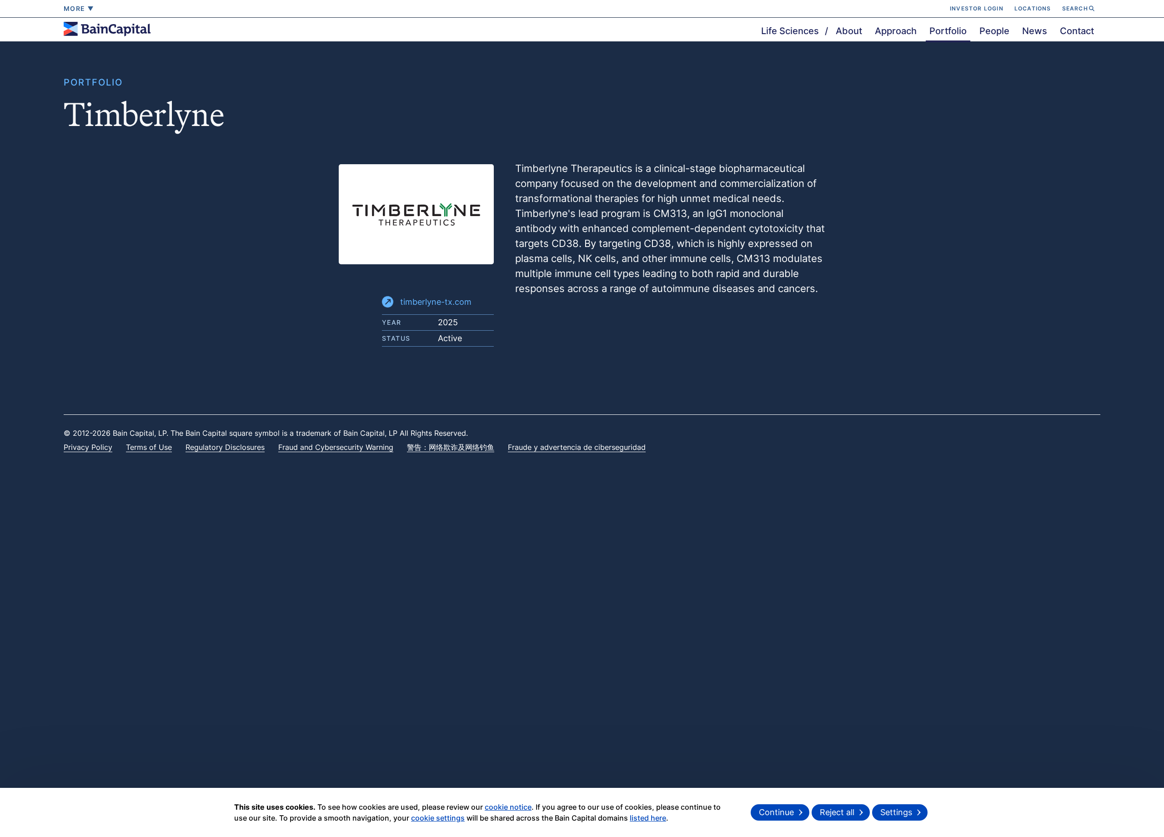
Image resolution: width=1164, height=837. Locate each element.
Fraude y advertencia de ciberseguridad (577, 447)
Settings (896, 812)
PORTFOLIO (93, 82)
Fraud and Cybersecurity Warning (335, 447)
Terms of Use (149, 447)
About (849, 30)
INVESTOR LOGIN (976, 8)
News (1034, 30)
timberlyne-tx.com (436, 302)
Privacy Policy (88, 447)
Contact (1077, 30)
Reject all (837, 812)
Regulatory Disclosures (225, 447)
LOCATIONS (1032, 8)
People (994, 30)
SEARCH (1075, 8)
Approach (896, 30)
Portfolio (948, 30)
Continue (776, 812)
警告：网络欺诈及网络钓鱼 (450, 447)
